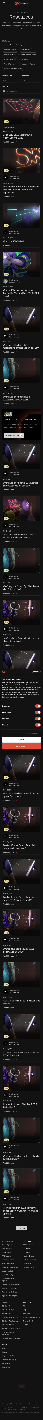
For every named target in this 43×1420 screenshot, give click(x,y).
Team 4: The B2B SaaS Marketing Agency (30, 1408)
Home (17, 12)
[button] (7, 3)
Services (25, 75)
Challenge (6, 41)
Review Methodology (12, 1408)
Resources (24, 12)
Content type (7, 75)
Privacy (4, 1408)
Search (5, 86)
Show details (32, 733)
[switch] (38, 712)
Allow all (21, 739)
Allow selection (21, 746)
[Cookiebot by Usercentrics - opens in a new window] (32, 672)
